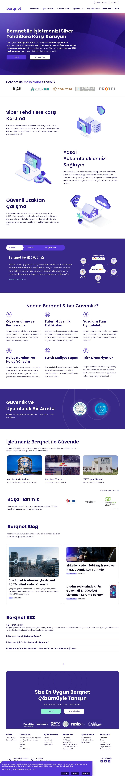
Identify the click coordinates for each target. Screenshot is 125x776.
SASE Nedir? (67, 738)
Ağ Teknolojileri (71, 573)
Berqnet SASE (10, 738)
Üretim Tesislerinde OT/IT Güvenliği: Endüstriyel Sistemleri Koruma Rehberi (85, 591)
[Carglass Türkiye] (62, 465)
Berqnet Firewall (11, 740)
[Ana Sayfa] (63, 664)
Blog (117, 9)
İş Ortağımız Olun (87, 740)
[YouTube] (105, 761)
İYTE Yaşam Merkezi (93, 479)
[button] (114, 509)
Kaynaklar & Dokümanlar (48, 741)
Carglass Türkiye (53, 479)
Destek (46, 738)
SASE (10, 597)
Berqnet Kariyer (105, 744)
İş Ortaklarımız (86, 738)
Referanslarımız (105, 749)
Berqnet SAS (85, 742)
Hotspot (22, 744)
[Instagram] (109, 761)
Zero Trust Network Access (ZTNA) (29, 741)
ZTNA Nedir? (67, 740)
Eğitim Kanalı (48, 744)
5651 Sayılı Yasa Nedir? (70, 747)
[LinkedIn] (101, 761)
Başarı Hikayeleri (105, 747)
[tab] (15, 247)
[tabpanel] (62, 271)
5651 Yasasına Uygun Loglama (30, 738)
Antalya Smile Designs (18, 479)
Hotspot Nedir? (68, 749)
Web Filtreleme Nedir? (70, 744)
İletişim (102, 740)
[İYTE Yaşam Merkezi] (100, 465)
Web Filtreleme (25, 749)
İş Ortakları (78, 9)
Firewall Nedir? (67, 742)
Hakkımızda (106, 9)
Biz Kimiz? (103, 738)
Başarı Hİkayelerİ (93, 9)
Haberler (103, 742)
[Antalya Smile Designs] (24, 465)
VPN (21, 747)
